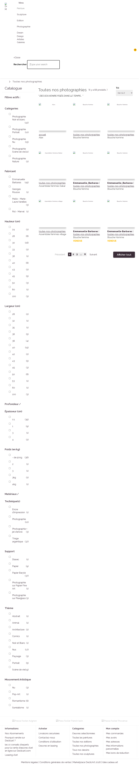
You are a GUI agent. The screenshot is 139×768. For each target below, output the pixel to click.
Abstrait (16, 616)
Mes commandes (115, 733)
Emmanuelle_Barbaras (86, 183)
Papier (15, 566)
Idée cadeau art (110, 762)
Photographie (19, 519)
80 (13, 289)
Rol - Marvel (18, 211)
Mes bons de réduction (117, 753)
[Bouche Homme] (121, 222)
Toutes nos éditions (82, 741)
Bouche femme (81, 137)
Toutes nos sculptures (83, 754)
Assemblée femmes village (52, 234)
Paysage (16, 656)
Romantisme (18, 701)
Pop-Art (16, 694)
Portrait (16, 663)
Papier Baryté (19, 573)
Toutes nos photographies (85, 745)
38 (13, 341)
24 (13, 229)
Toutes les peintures (82, 737)
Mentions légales (29, 762)
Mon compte (112, 728)
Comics (16, 636)
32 (13, 321)
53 (13, 381)
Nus (14, 649)
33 (13, 249)
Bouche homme (115, 137)
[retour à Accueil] (6, 81)
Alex (41, 137)
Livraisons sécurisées (49, 733)
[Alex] (52, 125)
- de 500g (17, 457)
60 (13, 387)
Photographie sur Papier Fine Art (19, 585)
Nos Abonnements (14, 733)
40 (13, 263)
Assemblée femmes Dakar (52, 186)
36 (13, 256)
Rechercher (16, 51)
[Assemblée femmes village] (52, 222)
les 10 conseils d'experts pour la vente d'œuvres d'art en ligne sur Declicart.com (19, 747)
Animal (15, 623)
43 (13, 269)
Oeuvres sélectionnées (83, 733)
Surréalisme (18, 707)
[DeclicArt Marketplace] (6, 7)
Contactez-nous (47, 737)
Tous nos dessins (80, 750)
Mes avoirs (111, 737)
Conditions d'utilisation (50, 741)
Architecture (18, 629)
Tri (117, 88)
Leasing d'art (11, 755)
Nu (13, 687)
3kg (14, 477)
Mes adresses (113, 741)
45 (13, 276)
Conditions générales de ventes (55, 762)
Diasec (15, 559)
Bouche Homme (115, 237)
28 (13, 236)
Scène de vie (18, 669)
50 (13, 283)
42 (13, 354)
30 (13, 242)
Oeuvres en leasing (48, 745)
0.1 (13, 419)
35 (13, 327)
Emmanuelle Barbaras (86, 231)
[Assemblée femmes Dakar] (52, 173)
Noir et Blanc (18, 643)
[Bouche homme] (121, 125)
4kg (14, 484)
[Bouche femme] (87, 125)
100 (14, 296)
